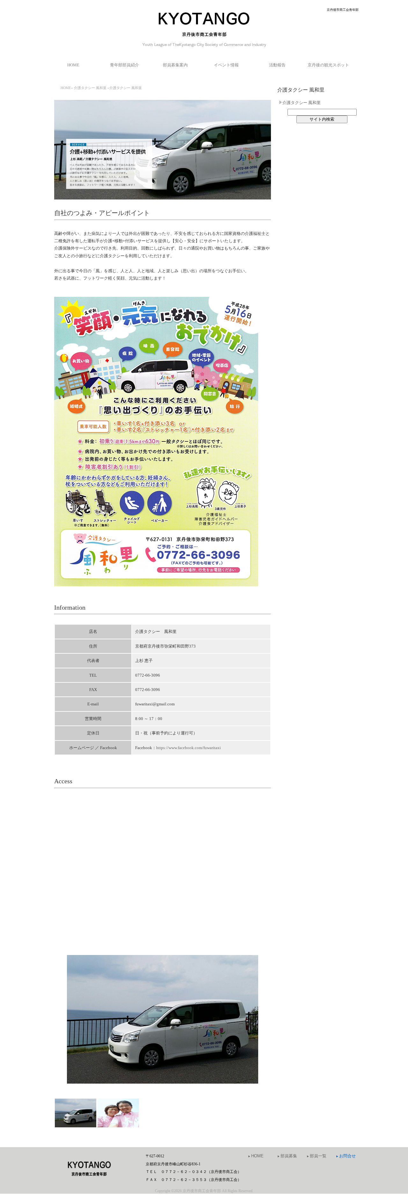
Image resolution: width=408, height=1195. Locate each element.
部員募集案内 (175, 65)
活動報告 (277, 65)
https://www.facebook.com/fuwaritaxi (188, 747)
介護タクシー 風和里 (90, 88)
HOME (73, 65)
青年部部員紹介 (124, 65)
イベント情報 (226, 65)
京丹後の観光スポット (328, 65)
